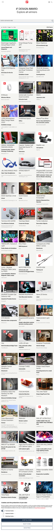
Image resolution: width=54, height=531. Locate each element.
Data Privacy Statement (40, 507)
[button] (48, 2)
